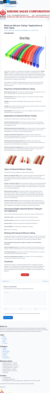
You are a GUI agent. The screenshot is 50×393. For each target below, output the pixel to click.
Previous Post (5, 281)
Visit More (25, 274)
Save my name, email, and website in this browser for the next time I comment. (22, 313)
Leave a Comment (8, 30)
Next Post (46, 281)
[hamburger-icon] (48, 19)
